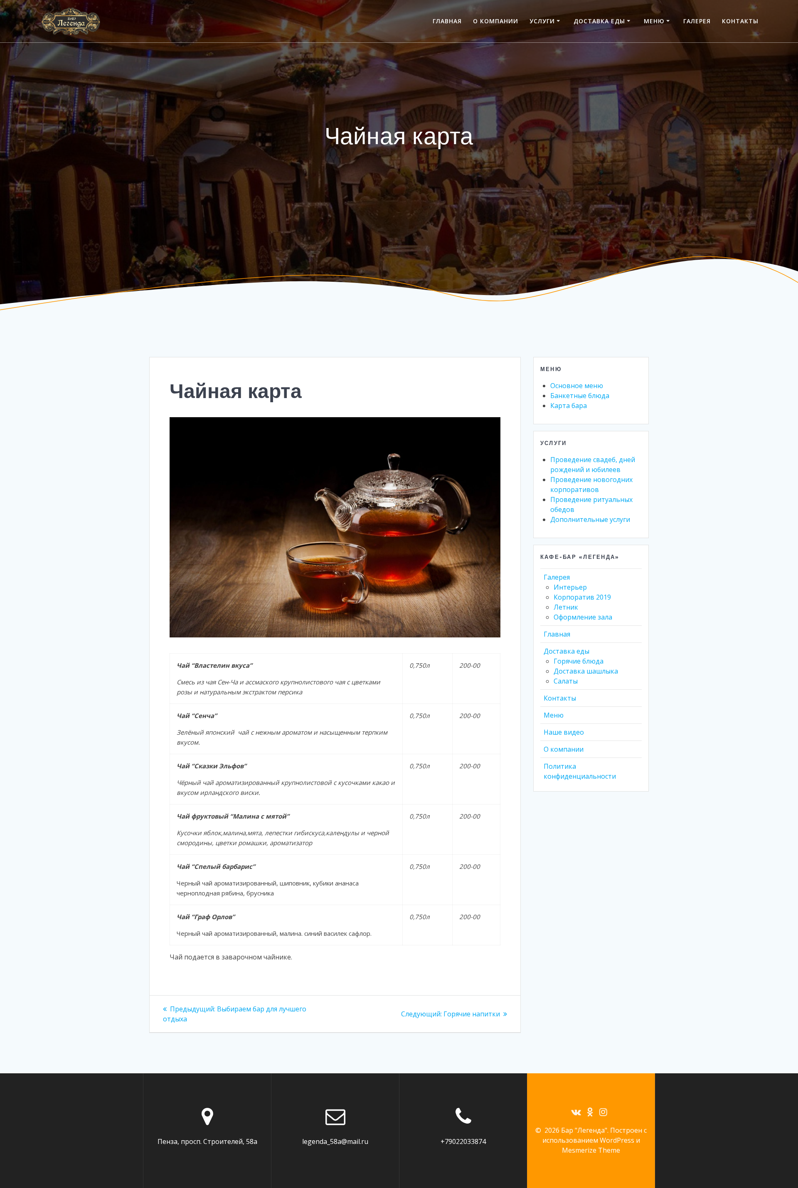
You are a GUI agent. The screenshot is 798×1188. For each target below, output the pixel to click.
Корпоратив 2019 (582, 597)
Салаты (566, 681)
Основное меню (576, 385)
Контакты (740, 21)
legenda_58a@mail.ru (335, 1141)
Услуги (542, 21)
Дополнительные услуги (590, 519)
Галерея (697, 21)
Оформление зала (583, 617)
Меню (654, 21)
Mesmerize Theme (591, 1150)
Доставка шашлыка (586, 671)
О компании (495, 21)
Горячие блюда (578, 661)
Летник (566, 607)
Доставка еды (599, 21)
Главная (447, 21)
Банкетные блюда (579, 395)
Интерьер (570, 587)
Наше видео (564, 732)
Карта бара (568, 405)
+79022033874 (463, 1141)
